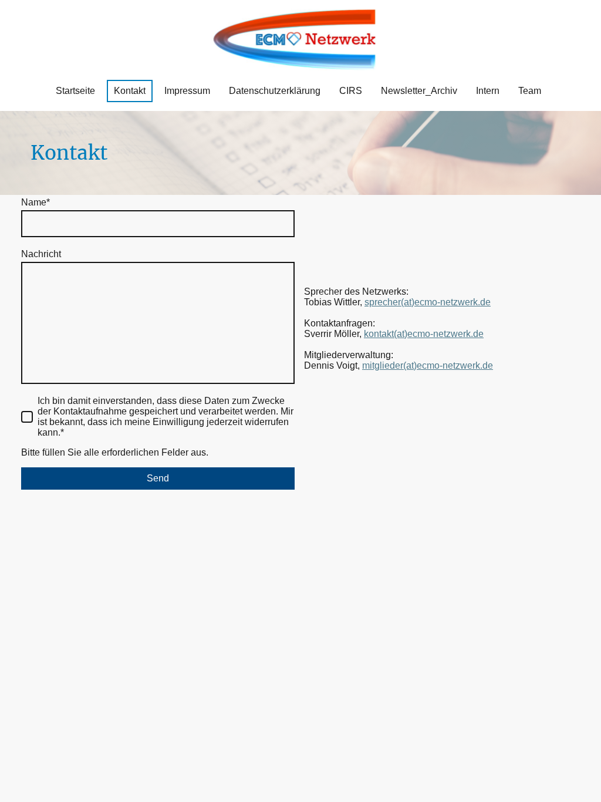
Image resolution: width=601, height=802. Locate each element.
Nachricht (41, 254)
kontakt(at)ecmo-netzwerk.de (424, 334)
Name (35, 202)
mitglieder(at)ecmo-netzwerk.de (427, 365)
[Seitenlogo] (301, 39)
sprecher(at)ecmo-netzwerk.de (427, 302)
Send (158, 478)
